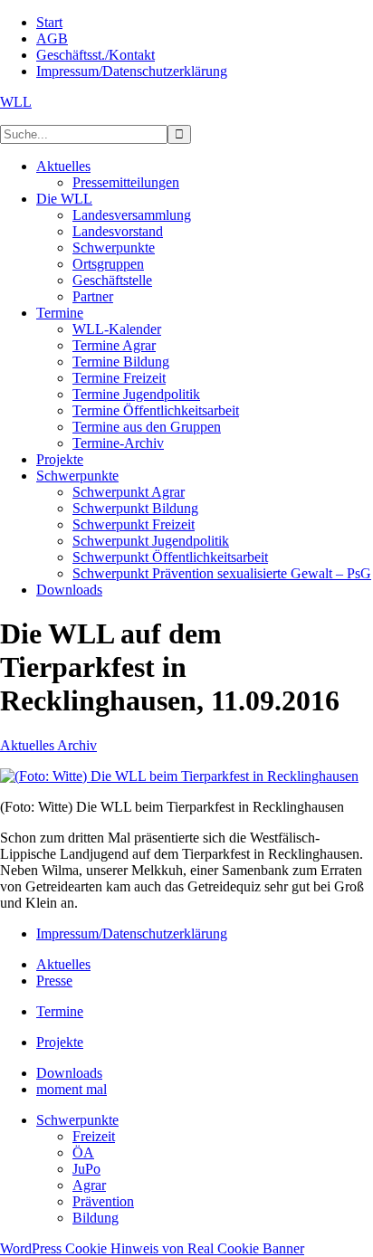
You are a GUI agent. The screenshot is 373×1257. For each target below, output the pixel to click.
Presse (54, 980)
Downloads (69, 1073)
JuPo (86, 1168)
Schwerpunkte (77, 1120)
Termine (59, 1011)
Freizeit (93, 1136)
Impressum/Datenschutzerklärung (131, 933)
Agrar (89, 1185)
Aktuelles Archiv (48, 745)
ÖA (83, 1152)
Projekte (59, 1042)
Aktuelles (63, 964)
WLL (16, 102)
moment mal (71, 1089)
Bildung (95, 1217)
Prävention (103, 1201)
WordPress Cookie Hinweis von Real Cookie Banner (152, 1248)
